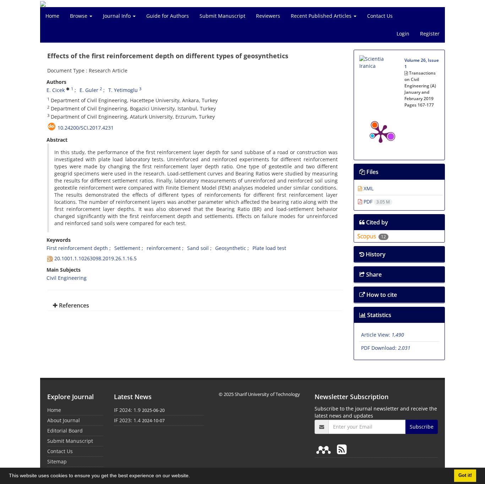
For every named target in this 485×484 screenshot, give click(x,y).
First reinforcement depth (77, 248)
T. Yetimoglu (123, 90)
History (375, 254)
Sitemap (57, 461)
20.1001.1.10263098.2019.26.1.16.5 (95, 258)
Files (371, 172)
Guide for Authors (167, 15)
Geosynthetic (230, 248)
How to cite (381, 295)
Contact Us (380, 15)
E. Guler (89, 90)
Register (430, 33)
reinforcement (164, 248)
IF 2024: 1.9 (127, 410)
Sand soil (198, 248)
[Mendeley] (325, 449)
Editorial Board (65, 430)
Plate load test (269, 248)
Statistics (378, 315)
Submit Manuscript (222, 15)
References (73, 305)
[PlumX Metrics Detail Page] (380, 133)
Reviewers (268, 15)
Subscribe (422, 426)
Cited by (376, 222)
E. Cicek (56, 90)
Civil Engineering (67, 277)
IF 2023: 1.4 (127, 420)
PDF (376, 201)
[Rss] (341, 449)
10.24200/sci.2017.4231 (86, 127)
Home (52, 15)
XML (368, 188)
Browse (79, 15)
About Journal (63, 420)
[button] (192, 476)
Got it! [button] (465, 475)
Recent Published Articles (322, 15)
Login (403, 33)
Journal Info (117, 15)
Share (373, 274)
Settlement (127, 248)
